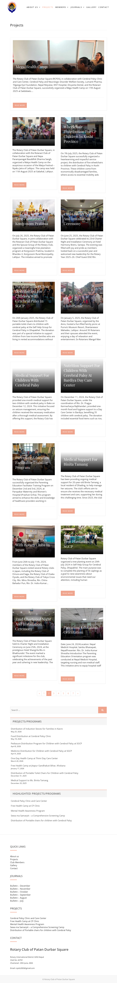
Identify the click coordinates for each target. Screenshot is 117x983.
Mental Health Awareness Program (28, 810)
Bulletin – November (20, 888)
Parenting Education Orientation (81, 630)
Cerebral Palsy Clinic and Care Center (29, 800)
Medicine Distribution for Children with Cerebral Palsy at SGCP (41, 750)
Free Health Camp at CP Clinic (25, 805)
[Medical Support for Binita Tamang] (82, 444)
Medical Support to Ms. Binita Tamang (29, 780)
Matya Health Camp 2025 (31, 135)
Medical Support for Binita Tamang (80, 462)
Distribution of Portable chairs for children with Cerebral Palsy (41, 820)
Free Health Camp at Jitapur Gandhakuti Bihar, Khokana (38, 765)
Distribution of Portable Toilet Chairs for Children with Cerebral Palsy (44, 773)
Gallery (91, 7)
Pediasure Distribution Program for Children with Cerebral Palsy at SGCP (46, 743)
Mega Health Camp (31, 66)
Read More (20, 105)
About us (14, 856)
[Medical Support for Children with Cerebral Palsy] (33, 365)
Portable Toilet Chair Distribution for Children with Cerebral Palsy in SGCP (32, 296)
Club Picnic (73, 305)
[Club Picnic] (82, 298)
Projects (47, 7)
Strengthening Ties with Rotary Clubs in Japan (32, 545)
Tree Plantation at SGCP (78, 544)
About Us (32, 7)
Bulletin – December (20, 885)
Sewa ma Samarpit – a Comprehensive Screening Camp (38, 815)
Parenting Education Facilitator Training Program (32, 462)
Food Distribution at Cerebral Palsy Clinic (31, 736)
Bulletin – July (17, 900)
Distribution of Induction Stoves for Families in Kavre (37, 728)
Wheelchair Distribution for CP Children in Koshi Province (80, 134)
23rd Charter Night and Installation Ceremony (79, 218)
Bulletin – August (18, 897)
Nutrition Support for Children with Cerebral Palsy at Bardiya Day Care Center (82, 375)
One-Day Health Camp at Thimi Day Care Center (34, 758)
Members (60, 7)
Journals (76, 7)
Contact (103, 7)
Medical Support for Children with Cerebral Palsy (32, 380)
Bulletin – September (20, 894)
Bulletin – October (19, 891)
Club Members (17, 862)
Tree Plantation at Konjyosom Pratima (31, 221)
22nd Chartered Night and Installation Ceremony (33, 624)
